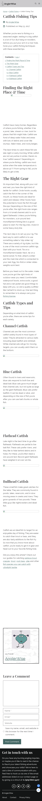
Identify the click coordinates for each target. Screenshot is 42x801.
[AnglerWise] (8, 3)
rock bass (20, 561)
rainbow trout (30, 558)
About (4, 797)
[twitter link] (18, 786)
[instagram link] (14, 786)
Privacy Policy (24, 797)
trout (13, 561)
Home (5, 11)
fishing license (9, 296)
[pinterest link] (28, 786)
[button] (35, 3)
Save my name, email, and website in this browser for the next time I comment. (21, 731)
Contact (13, 797)
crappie (6, 561)
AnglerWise (14, 22)
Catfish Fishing (14, 11)
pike (28, 561)
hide (17, 57)
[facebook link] (23, 786)
